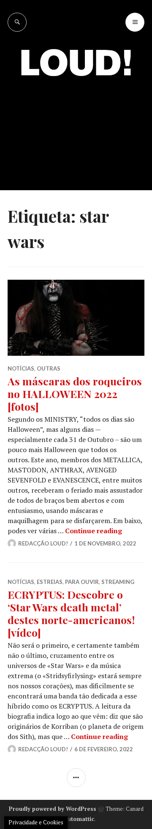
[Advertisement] (76, 126)
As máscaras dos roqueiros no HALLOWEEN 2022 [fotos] (75, 393)
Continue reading (93, 530)
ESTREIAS (49, 581)
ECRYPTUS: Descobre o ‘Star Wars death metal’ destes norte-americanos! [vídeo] (71, 613)
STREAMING (117, 581)
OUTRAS (48, 368)
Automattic (79, 819)
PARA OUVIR (82, 581)
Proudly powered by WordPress (52, 809)
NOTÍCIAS (21, 368)
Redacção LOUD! (43, 543)
